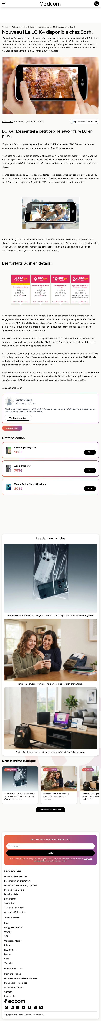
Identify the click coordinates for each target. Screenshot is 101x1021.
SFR (6, 936)
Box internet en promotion (17, 881)
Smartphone (29, 27)
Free (6, 923)
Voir (90, 452)
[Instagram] (29, 1007)
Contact (8, 991)
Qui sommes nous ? (14, 987)
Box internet (10, 898)
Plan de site (10, 996)
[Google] (6, 1007)
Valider (51, 853)
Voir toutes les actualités (50, 810)
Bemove (41, 1015)
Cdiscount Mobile (13, 940)
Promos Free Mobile (14, 889)
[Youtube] (24, 1007)
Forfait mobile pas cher (15, 876)
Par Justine (7, 121)
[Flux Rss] (41, 1007)
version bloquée (24, 330)
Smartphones (12, 428)
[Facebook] (18, 1007)
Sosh (6, 958)
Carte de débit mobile (15, 912)
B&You (7, 954)
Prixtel (7, 945)
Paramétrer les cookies (15, 982)
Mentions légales (12, 974)
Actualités (16, 27)
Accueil (5, 27)
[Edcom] (50, 4)
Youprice (8, 963)
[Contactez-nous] (96, 3)
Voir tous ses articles (18, 418)
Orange (7, 931)
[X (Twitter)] (35, 1007)
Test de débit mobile (14, 907)
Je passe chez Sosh (12, 388)
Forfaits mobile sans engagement (20, 885)
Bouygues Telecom (13, 927)
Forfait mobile (11, 894)
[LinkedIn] (12, 1007)
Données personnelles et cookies (20, 978)
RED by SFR (10, 949)
